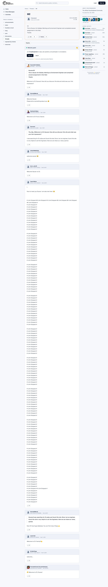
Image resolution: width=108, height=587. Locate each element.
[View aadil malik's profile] (93, 19)
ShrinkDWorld (34, 93)
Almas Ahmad (88, 50)
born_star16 (33, 166)
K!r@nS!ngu (33, 551)
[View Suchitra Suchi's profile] (98, 19)
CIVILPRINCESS (34, 150)
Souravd (33, 18)
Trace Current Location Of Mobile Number (94, 30)
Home (26, 8)
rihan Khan (88, 58)
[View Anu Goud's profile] (84, 19)
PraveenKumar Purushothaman (39, 566)
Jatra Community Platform (47, 59)
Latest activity (87, 26)
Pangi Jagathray (89, 54)
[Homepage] (8, 3)
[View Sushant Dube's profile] (86, 19)
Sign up (30, 55)
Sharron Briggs (89, 67)
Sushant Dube (88, 37)
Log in (37, 55)
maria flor (33, 536)
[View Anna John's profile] (91, 19)
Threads (32, 8)
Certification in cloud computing (92, 42)
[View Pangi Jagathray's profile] (100, 19)
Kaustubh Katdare (35, 65)
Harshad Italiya (34, 111)
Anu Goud (87, 28)
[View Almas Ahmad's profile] (96, 19)
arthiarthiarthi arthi (90, 62)
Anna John (88, 41)
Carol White (33, 181)
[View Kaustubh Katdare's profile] (88, 19)
